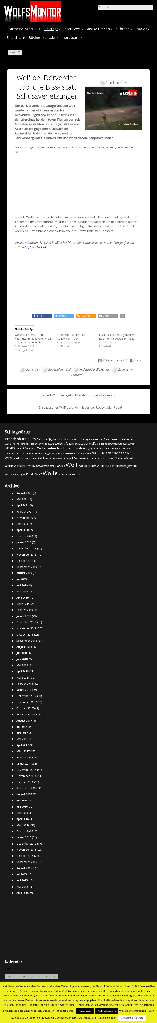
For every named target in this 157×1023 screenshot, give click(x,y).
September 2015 (26, 862)
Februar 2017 (24, 757)
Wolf (72, 465)
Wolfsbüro (104, 466)
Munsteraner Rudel (80, 453)
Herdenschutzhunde (75, 448)
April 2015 (22, 892)
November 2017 (26, 702)
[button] (42, 316)
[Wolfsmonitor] (32, 12)
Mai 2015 (22, 886)
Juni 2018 (22, 659)
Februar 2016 (24, 831)
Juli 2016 (21, 800)
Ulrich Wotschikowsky (20, 466)
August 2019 (24, 573)
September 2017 (26, 714)
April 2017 (22, 745)
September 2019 (26, 567)
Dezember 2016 (26, 770)
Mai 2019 (22, 591)
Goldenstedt (103, 443)
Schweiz (109, 458)
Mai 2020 (22, 524)
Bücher (34, 37)
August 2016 (24, 794)
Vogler (138, 360)
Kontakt (49, 37)
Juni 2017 (22, 733)
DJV (66, 439)
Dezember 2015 (26, 843)
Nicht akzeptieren (107, 1010)
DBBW (31, 439)
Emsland (73, 439)
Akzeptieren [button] (85, 1010)
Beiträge (51, 29)
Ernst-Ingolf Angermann (91, 439)
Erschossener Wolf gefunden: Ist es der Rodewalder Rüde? (117, 336)
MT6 (67, 453)
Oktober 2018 (25, 634)
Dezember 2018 (26, 622)
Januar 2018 (23, 690)
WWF (38, 474)
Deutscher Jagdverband (50, 439)
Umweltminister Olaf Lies (50, 466)
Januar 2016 (23, 837)
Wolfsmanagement (124, 466)
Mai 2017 (22, 739)
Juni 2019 (22, 585)
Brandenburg (16, 438)
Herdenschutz (54, 448)
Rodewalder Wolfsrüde (94, 369)
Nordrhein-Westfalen (24, 458)
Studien (141, 29)
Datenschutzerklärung (132, 1017)
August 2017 (24, 720)
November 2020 (26, 517)
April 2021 (22, 505)
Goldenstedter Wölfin (122, 443)
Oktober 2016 (25, 782)
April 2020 (22, 530)
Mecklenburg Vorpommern (49, 453)
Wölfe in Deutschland (69, 474)
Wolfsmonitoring (13, 474)
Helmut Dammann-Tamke (30, 448)
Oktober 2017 (25, 708)
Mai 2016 (22, 813)
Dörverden (33, 369)
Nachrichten (117, 82)
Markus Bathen (26, 453)
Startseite (15, 29)
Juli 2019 (21, 579)
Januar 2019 (23, 616)
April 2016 (22, 819)
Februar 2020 (24, 536)
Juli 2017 (21, 726)
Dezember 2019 (26, 548)
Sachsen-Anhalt (96, 458)
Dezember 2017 (26, 696)
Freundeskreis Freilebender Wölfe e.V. (32, 443)
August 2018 (24, 647)
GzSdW (10, 448)
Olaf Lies (43, 458)
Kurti (102, 448)
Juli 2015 (21, 874)
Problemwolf (56, 458)
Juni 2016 (22, 806)
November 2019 (26, 554)
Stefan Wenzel (124, 458)
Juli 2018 (21, 653)
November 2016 (26, 776)
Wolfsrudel (29, 474)
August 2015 (24, 868)
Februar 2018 (24, 683)
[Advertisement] (78, 185)
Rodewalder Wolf (59, 369)
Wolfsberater (87, 466)
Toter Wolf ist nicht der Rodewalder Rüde (71, 336)
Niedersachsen (114, 453)
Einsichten (15, 37)
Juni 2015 (22, 880)
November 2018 (26, 628)
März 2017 (23, 751)
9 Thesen (122, 29)
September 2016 (26, 788)
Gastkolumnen (98, 29)
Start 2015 (33, 29)
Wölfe (50, 473)
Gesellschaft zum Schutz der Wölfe (74, 443)
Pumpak (69, 458)
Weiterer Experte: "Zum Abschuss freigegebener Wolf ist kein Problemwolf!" (33, 338)
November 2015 (26, 849)
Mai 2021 (22, 499)
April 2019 (22, 597)
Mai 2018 (22, 665)
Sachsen (80, 458)
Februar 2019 (24, 610)
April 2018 (22, 671)
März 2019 (23, 604)
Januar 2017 (23, 763)
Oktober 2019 (25, 561)
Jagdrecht (94, 448)
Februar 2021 (24, 511)
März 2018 (23, 677)
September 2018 (26, 640)
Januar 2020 (23, 542)
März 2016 (23, 825)
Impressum (70, 37)
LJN (16, 453)
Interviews (72, 29)
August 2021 (24, 493)
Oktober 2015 (25, 856)
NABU (96, 453)
